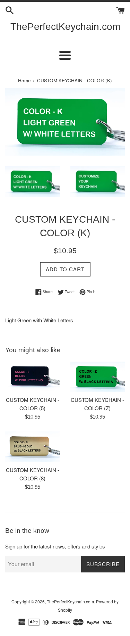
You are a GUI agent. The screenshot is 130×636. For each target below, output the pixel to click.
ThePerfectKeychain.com (65, 26)
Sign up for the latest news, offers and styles (55, 546)
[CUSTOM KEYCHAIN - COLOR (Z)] (97, 377)
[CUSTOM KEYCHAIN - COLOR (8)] (32, 446)
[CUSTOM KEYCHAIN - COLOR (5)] (32, 377)
